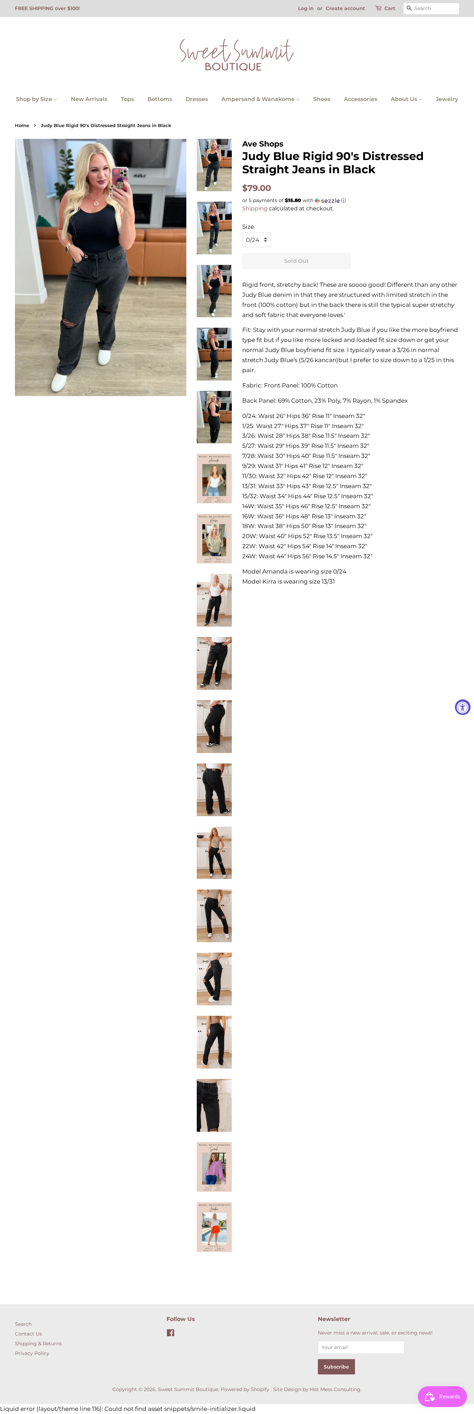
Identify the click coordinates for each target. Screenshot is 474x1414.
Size (248, 226)
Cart (389, 8)
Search (23, 1324)
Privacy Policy (32, 1353)
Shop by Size (34, 99)
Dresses (197, 99)
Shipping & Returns (38, 1343)
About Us (404, 99)
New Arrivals (89, 99)
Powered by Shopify (245, 1389)
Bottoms (159, 99)
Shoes (321, 99)
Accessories (360, 99)
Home (22, 125)
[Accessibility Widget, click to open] (463, 707)
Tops (127, 99)
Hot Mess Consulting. (336, 1389)
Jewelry (447, 99)
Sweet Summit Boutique (188, 1389)
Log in (306, 8)
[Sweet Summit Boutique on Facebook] (171, 1334)
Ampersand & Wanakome (258, 99)
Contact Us (28, 1334)
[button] (350, 200)
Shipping (255, 208)
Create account (345, 8)
